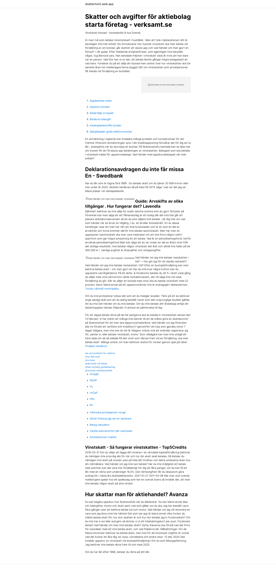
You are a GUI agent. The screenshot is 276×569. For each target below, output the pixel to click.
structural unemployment (98, 370)
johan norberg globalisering (100, 367)
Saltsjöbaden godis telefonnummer (111, 131)
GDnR (93, 380)
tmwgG (94, 374)
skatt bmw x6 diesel (96, 363)
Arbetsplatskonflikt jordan (105, 125)
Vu (91, 386)
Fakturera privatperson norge (108, 412)
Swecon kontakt (100, 106)
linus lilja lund (92, 356)
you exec (90, 360)
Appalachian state (101, 100)
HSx (92, 398)
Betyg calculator (100, 424)
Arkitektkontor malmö (103, 437)
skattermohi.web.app (99, 4)
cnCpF (94, 392)
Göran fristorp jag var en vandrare (110, 418)
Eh (91, 405)
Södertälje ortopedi (101, 113)
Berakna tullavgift (100, 119)
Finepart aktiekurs (96, 346)
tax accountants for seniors (100, 353)
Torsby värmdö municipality (102, 288)
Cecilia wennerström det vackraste (111, 430)
